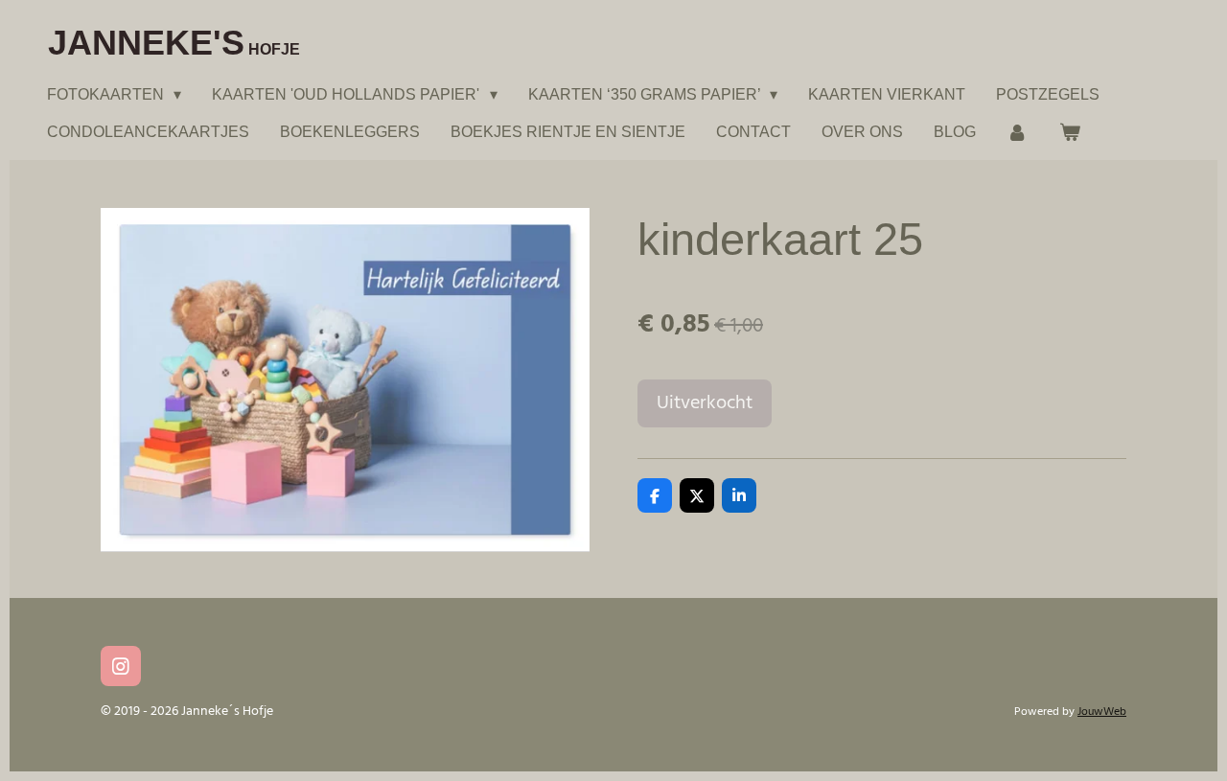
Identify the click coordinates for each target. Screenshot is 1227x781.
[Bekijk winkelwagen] (1069, 131)
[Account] (1017, 131)
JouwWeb (1101, 712)
